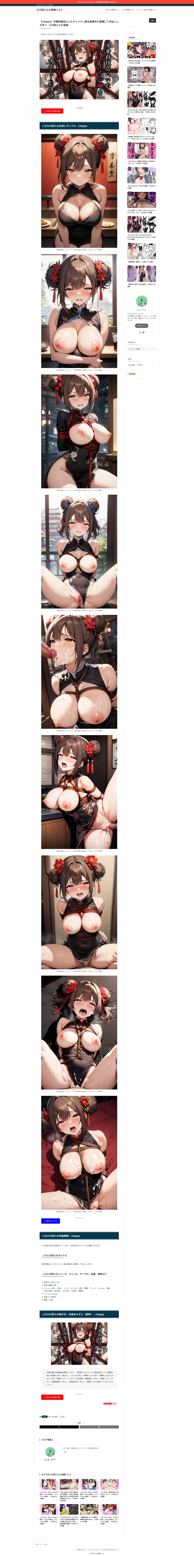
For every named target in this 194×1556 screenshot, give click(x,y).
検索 (152, 20)
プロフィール (141, 326)
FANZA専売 (54, 1417)
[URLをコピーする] (99, 1426)
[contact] (143, 332)
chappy (55, 1293)
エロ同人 (62, 1417)
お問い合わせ (81, 1550)
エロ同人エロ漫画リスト (49, 9)
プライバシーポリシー (93, 1550)
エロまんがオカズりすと (109, 1550)
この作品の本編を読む (52, 111)
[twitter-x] (65, 1452)
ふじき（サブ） (50, 1459)
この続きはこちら (50, 1221)
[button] (59, 1426)
